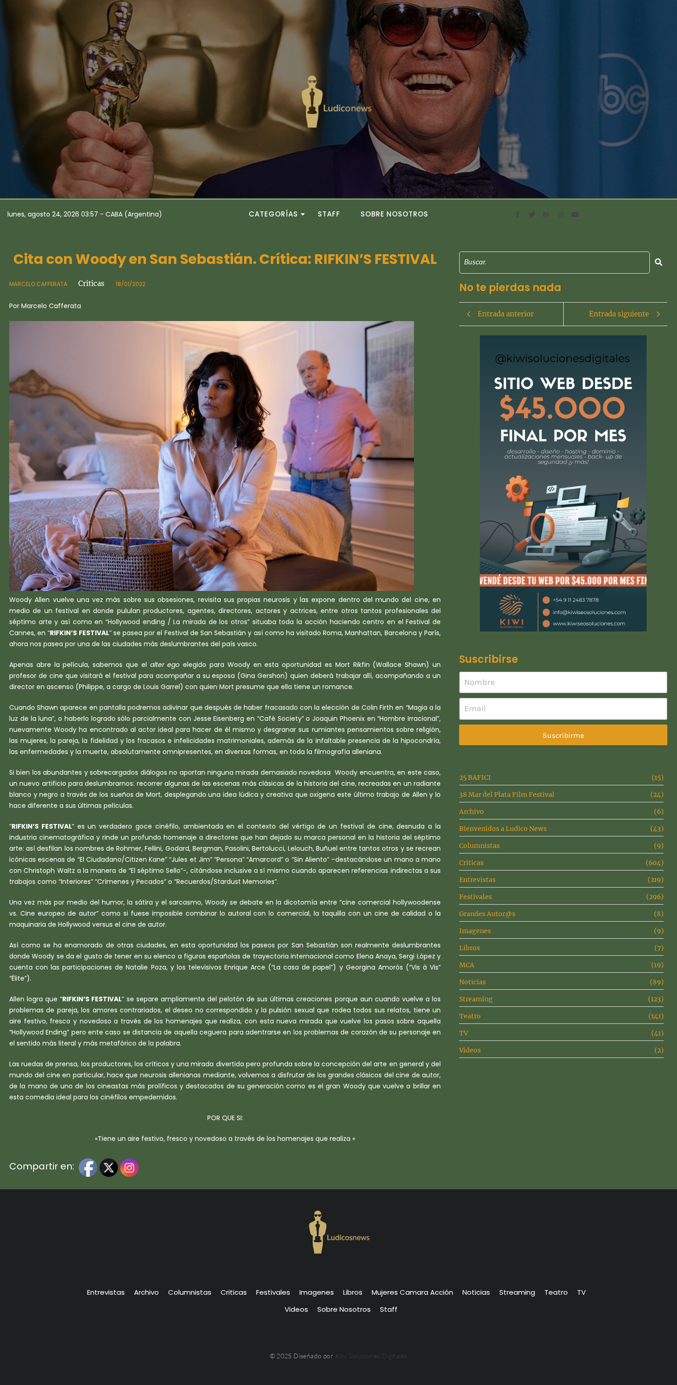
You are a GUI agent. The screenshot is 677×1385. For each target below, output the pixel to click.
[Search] (658, 262)
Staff (329, 214)
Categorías (273, 214)
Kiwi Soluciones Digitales (371, 1356)
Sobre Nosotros (394, 214)
